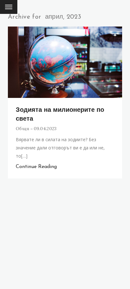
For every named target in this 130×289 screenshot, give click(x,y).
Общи (22, 128)
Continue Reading (36, 166)
